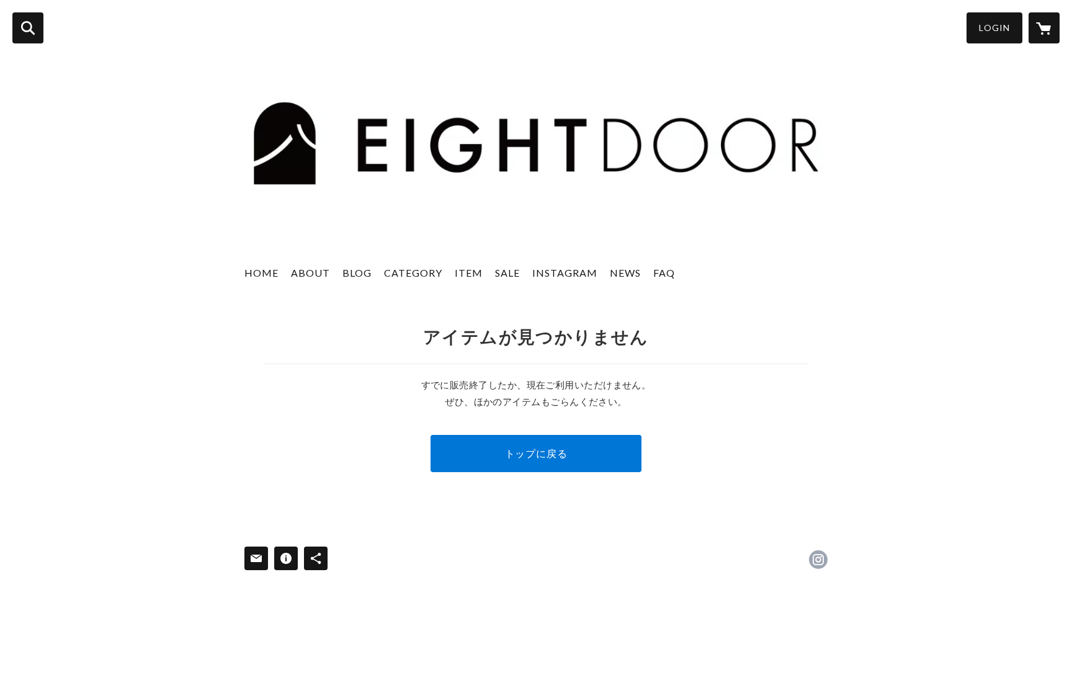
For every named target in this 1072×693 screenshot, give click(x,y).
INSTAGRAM (564, 273)
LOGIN (994, 27)
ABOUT (310, 273)
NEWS (625, 273)
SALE (507, 273)
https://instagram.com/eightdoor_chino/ (818, 559)
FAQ (664, 273)
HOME (261, 273)
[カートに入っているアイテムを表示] (1044, 27)
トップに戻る (536, 453)
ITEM (469, 273)
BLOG (357, 273)
